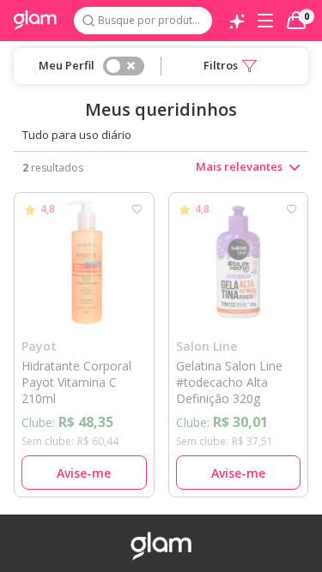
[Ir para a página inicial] (35, 20)
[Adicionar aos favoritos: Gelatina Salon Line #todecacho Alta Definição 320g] (291, 209)
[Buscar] (88, 20)
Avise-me (84, 473)
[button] (230, 66)
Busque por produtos (149, 20)
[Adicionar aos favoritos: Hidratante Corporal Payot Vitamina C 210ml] (137, 209)
